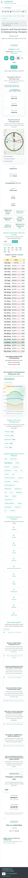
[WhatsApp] (14, 831)
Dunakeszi (16, 466)
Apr (17, 247)
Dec (9, 251)
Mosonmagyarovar (10, 485)
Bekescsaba (13, 458)
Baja (6, 458)
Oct (20, 249)
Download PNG (8, 382)
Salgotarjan (19, 492)
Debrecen (7, 467)
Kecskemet (7, 481)
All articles (6, 629)
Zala (10, 176)
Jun (5, 249)
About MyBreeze (6, 876)
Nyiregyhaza (18, 488)
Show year (14, 241)
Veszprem (12, 510)
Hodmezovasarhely (10, 477)
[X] (12, 831)
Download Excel (7, 244)
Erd (21, 470)
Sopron (7, 496)
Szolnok (19, 503)
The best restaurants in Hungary (20, 219)
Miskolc (16, 481)
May (20, 247)
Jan (5, 247)
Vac (6, 510)
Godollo (7, 474)
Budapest (8, 463)
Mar (13, 247)
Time (3, 16)
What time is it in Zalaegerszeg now (20, 226)
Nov (5, 251)
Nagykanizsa (8, 488)
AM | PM (14, 67)
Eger (16, 470)
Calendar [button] (4, 18)
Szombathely (8, 507)
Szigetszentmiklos (9, 503)
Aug (12, 249)
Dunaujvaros (8, 470)
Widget (22, 16)
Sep (16, 249)
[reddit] (18, 831)
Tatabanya (17, 507)
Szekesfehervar (9, 499)
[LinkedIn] (16, 831)
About (14, 16)
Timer (18, 16)
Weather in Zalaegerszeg (7, 226)
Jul (8, 249)
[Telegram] (10, 831)
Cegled (17, 462)
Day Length (9, 16)
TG (4, 873)
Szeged (14, 496)
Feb (9, 247)
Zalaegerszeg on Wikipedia (7, 218)
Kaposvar (20, 477)
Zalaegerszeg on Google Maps (20, 211)
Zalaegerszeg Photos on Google (8, 212)
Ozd (6, 492)
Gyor (13, 474)
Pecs (11, 492)
